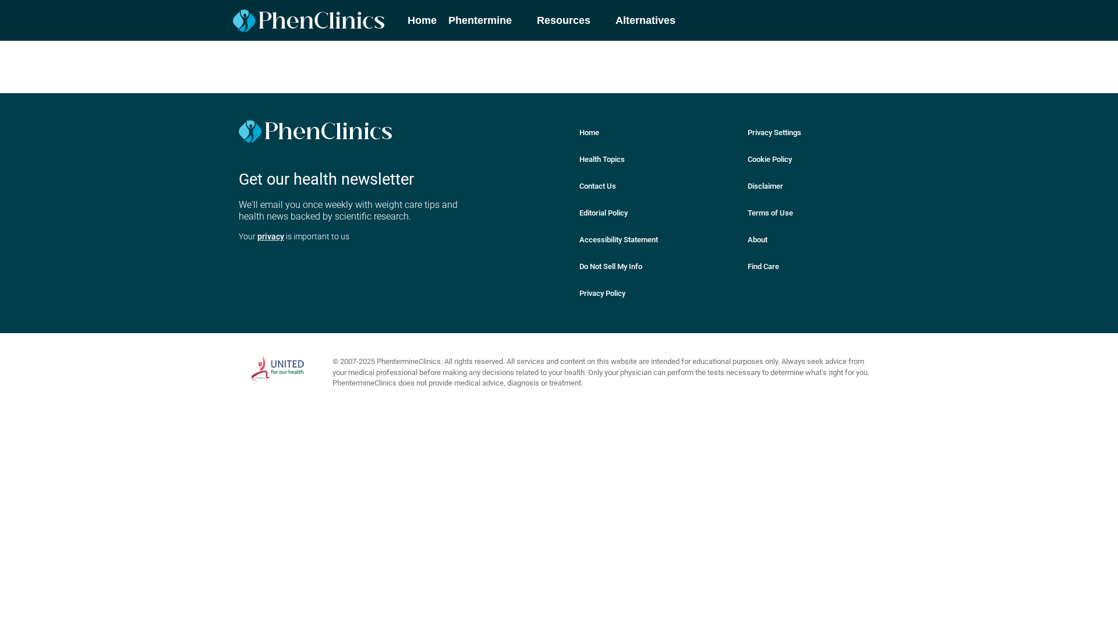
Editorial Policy (603, 213)
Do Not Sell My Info (610, 266)
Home (589, 132)
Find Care (763, 266)
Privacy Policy (602, 293)
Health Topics (602, 159)
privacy (270, 236)
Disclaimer (765, 186)
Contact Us (597, 186)
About (757, 239)
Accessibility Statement (618, 239)
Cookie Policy (770, 159)
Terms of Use (770, 213)
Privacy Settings (774, 132)
